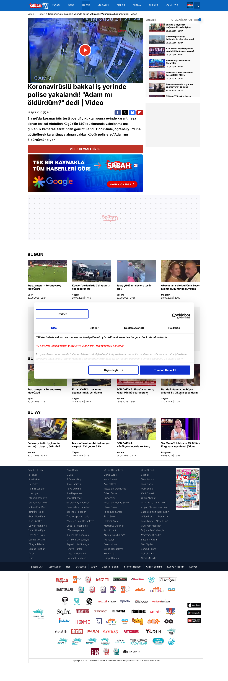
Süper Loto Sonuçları (77, 535)
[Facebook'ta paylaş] (118, 112)
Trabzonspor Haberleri (78, 516)
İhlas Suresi (147, 484)
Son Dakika (34, 479)
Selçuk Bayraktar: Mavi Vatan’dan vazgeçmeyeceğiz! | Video (180, 62)
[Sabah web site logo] (190, 5)
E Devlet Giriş (73, 479)
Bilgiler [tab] (94, 327)
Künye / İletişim (175, 566)
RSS (68, 566)
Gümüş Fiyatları (36, 548)
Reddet (62, 313)
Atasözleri (109, 539)
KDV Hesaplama (75, 530)
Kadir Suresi (147, 493)
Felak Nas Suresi (113, 511)
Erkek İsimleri (111, 544)
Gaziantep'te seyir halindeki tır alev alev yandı (180, 37)
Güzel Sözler (111, 493)
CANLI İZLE (172, 5)
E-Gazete (81, 566)
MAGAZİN (103, 5)
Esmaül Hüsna (148, 548)
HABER (86, 5)
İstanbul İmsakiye (37, 497)
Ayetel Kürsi (110, 484)
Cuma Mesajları (149, 558)
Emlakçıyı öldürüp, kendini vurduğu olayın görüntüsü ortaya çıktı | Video (44, 445)
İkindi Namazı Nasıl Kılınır (154, 521)
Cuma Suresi (110, 474)
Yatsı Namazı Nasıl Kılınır (154, 502)
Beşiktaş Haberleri (76, 511)
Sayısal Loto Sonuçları (78, 544)
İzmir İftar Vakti (36, 511)
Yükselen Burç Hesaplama (80, 521)
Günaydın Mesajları (151, 525)
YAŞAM (56, 5)
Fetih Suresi (110, 516)
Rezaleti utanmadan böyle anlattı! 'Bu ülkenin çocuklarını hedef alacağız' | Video (179, 391)
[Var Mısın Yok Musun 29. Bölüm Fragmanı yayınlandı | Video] (180, 429)
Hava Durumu (73, 488)
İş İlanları (33, 474)
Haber (41, 13)
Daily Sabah (54, 566)
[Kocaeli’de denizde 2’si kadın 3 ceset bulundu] (91, 271)
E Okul (69, 474)
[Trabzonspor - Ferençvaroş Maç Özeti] (47, 271)
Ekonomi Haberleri (76, 558)
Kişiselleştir (111, 369)
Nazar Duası (110, 507)
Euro (30, 558)
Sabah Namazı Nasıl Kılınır (155, 511)
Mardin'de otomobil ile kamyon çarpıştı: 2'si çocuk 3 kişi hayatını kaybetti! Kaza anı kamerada (91, 445)
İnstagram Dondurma (115, 488)
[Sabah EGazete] (188, 514)
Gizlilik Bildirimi (154, 566)
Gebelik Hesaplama (77, 525)
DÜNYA (137, 5)
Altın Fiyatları (35, 521)
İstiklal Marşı (147, 553)
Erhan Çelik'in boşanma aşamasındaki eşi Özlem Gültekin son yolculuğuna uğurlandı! (88, 391)
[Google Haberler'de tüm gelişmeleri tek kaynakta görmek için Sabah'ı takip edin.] (85, 174)
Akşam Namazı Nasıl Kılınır (155, 507)
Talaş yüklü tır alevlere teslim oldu (134, 287)
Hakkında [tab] (174, 327)
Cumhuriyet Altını (37, 539)
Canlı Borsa (72, 470)
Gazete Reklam (110, 566)
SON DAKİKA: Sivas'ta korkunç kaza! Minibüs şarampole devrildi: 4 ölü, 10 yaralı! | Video (136, 391)
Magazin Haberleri (76, 553)
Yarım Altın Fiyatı (37, 530)
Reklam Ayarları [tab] (134, 327)
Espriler (145, 474)
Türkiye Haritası (74, 548)
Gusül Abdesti (148, 497)
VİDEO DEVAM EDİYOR (85, 149)
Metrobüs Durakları (114, 525)
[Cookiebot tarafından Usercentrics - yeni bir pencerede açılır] (174, 316)
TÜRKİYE (154, 5)
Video (31, 13)
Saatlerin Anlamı (149, 539)
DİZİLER (121, 5)
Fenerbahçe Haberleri (78, 507)
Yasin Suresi (110, 479)
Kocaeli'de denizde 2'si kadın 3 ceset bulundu (91, 287)
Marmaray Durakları (151, 535)
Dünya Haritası (111, 558)
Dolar (31, 553)
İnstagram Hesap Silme (116, 502)
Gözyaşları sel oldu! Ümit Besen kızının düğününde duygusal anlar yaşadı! (180, 287)
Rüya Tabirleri (73, 484)
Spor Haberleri (74, 497)
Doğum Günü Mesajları (153, 530)
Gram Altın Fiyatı (37, 516)
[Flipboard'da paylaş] (139, 112)
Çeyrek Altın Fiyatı (38, 525)
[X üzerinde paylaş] (125, 112)
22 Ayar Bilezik (36, 544)
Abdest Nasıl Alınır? (114, 535)
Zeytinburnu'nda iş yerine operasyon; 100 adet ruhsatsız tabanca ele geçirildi (179, 86)
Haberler (33, 484)
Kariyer (193, 566)
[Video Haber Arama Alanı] (197, 5)
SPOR (71, 5)
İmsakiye (33, 493)
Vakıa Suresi (147, 470)
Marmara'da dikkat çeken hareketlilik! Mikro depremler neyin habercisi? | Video (180, 74)
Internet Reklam (132, 566)
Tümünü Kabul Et (165, 369)
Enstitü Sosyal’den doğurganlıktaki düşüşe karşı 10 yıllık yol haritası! (179, 26)
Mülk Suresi (147, 488)
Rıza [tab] (54, 327)
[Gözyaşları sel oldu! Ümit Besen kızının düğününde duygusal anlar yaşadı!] (180, 271)
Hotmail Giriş (111, 521)
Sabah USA (37, 566)
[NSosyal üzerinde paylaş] (132, 112)
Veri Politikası (35, 470)
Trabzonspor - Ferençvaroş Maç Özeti (44, 287)
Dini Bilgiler (147, 544)
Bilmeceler (109, 497)
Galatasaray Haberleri (78, 502)
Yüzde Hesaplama (113, 470)
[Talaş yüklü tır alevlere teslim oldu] (136, 271)
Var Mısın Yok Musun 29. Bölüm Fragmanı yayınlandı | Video (180, 445)
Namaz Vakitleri (36, 488)
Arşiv (94, 566)
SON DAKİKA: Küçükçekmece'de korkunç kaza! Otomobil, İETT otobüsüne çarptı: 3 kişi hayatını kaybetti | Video (133, 445)
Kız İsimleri (109, 553)
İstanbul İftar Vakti (38, 502)
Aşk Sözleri (110, 530)
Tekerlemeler (148, 479)
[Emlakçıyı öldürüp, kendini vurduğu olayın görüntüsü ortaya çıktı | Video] (47, 429)
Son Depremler (74, 493)
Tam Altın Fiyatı (36, 535)
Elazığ (32, 118)
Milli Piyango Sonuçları (78, 539)
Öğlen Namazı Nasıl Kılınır (155, 516)
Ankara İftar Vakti (37, 507)
